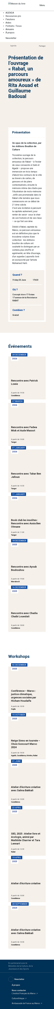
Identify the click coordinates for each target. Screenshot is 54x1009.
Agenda (13, 46)
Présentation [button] (21, 132)
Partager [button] (42, 46)
